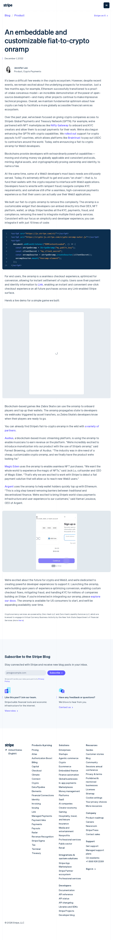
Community (92, 762)
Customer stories (95, 754)
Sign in (89, 868)
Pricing (35, 749)
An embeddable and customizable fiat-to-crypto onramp (47, 40)
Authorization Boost (42, 758)
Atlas (34, 754)
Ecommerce (65, 766)
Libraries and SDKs (68, 906)
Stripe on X (100, 15)
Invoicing (36, 803)
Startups (63, 754)
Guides (89, 749)
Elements (36, 791)
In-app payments (67, 782)
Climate (36, 774)
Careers (90, 821)
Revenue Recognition (43, 836)
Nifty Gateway (59, 125)
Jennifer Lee (21, 67)
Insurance (64, 823)
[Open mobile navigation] (106, 5)
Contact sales (93, 834)
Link (40, 284)
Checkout (37, 770)
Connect (36, 778)
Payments (37, 824)
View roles (10, 710)
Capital (35, 766)
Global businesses (68, 778)
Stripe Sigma (38, 840)
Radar (35, 832)
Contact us (65, 707)
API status (64, 898)
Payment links (39, 820)
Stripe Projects (66, 910)
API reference (66, 894)
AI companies (66, 803)
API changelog (66, 902)
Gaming (63, 811)
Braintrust (74, 137)
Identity (36, 799)
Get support (92, 845)
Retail (62, 847)
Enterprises (65, 749)
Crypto (35, 782)
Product (19, 15)
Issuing (35, 807)
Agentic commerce (68, 758)
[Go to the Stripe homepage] (8, 745)
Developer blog (67, 914)
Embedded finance (68, 770)
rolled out (70, 133)
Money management (69, 791)
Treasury (36, 853)
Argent (9, 486)
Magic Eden (12, 466)
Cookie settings (94, 797)
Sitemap (90, 793)
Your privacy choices (96, 801)
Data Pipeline (38, 787)
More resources (94, 805)
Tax (34, 844)
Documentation (67, 890)
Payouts (36, 828)
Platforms (64, 795)
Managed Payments (42, 815)
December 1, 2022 (14, 58)
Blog (7, 15)
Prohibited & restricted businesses (92, 782)
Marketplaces (66, 787)
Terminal (36, 848)
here (21, 620)
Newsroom (91, 825)
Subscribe (55, 672)
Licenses (90, 789)
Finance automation (69, 774)
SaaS (61, 799)
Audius (9, 438)
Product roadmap (95, 817)
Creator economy (68, 807)
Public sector (65, 843)
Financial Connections (43, 795)
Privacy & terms (94, 774)
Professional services (70, 839)
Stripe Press (92, 830)
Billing (35, 762)
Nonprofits (64, 835)
